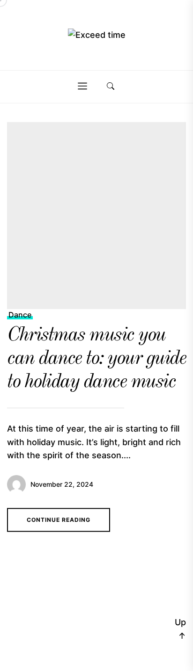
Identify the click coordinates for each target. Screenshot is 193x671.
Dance (19, 314)
